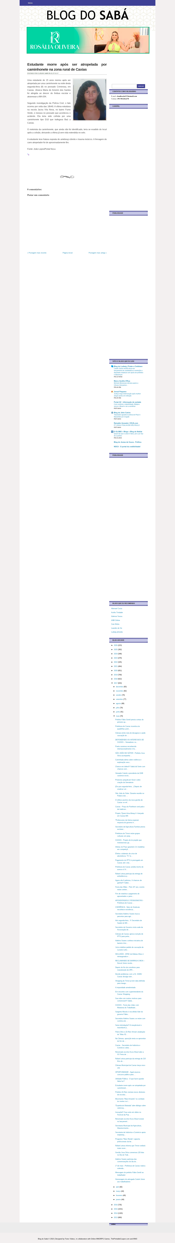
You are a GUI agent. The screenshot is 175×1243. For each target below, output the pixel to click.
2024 (116, 654)
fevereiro (119, 1195)
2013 (116, 1217)
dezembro (120, 687)
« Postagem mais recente (36, 253)
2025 (116, 649)
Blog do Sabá (43, 1239)
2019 (116, 675)
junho (118, 712)
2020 (116, 670)
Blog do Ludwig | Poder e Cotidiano (128, 366)
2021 (116, 666)
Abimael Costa (116, 608)
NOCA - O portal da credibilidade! (127, 447)
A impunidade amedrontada (125, 987)
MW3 (135, 1239)
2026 (116, 645)
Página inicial (68, 253)
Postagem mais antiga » (98, 253)
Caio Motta (115, 624)
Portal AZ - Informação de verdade (127, 402)
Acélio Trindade (117, 612)
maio (118, 716)
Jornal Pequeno (120, 392)
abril (118, 1187)
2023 (116, 658)
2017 (116, 683)
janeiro (118, 1199)
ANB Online (115, 620)
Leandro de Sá (116, 628)
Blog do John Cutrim (122, 413)
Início (30, 3)
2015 (116, 1209)
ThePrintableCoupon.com (120, 1239)
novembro (120, 691)
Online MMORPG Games (100, 1239)
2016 (116, 1205)
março (118, 1191)
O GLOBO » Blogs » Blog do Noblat (128, 432)
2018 (116, 679)
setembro (119, 699)
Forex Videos (70, 1239)
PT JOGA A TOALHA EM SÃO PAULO (127, 425)
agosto (118, 703)
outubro (119, 695)
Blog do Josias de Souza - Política (127, 442)
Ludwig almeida (117, 632)
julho (118, 708)
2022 (116, 662)
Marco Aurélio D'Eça (122, 381)
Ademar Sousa (116, 616)
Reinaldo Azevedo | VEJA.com (126, 423)
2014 (116, 1213)
